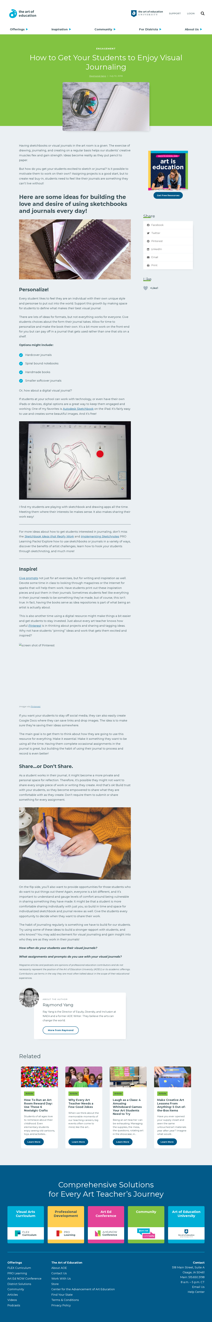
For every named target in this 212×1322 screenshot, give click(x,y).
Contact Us (59, 1273)
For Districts (148, 29)
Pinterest (36, 706)
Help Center (196, 1292)
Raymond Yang (97, 76)
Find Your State (62, 1294)
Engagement (106, 48)
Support (175, 13)
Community (103, 29)
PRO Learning (17, 1273)
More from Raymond (60, 1030)
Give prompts (28, 578)
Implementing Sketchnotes (100, 536)
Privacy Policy (61, 1305)
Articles (12, 1294)
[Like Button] (145, 288)
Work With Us (61, 1278)
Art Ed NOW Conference (24, 1278)
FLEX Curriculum (19, 1268)
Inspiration (59, 29)
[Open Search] (203, 13)
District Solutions (19, 1284)
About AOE (59, 1268)
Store (55, 1284)
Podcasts (13, 1305)
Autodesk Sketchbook (78, 409)
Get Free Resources (168, 195)
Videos (12, 1300)
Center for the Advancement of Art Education (83, 1289)
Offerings (17, 29)
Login (191, 13)
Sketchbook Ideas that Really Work (49, 536)
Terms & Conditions (65, 1300)
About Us (192, 29)
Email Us (198, 1287)
